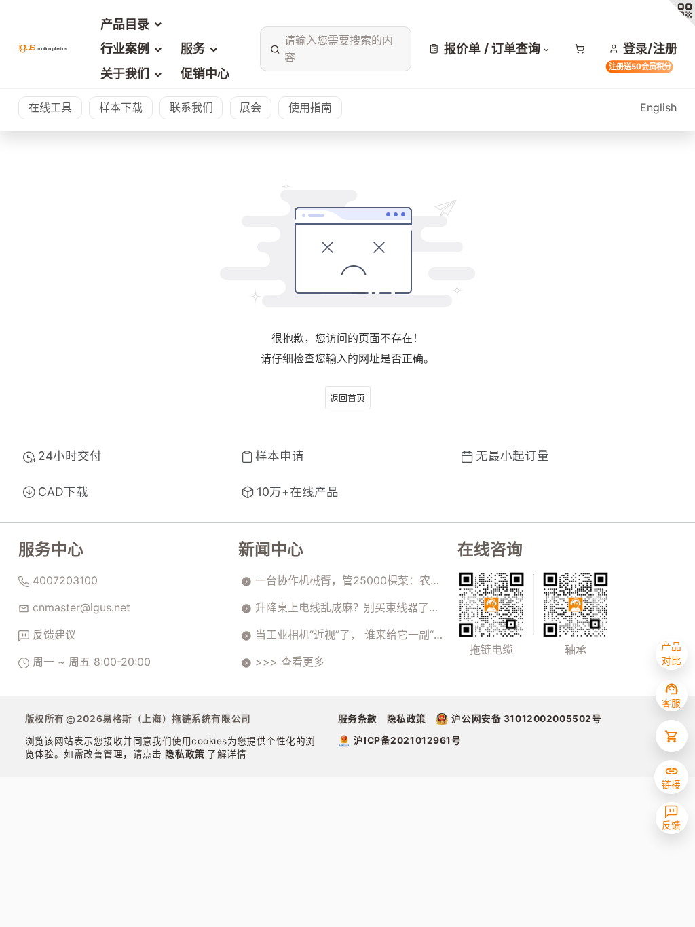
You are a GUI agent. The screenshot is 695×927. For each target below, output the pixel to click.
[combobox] (333, 49)
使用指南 (310, 107)
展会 (250, 107)
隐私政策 (186, 754)
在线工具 (50, 107)
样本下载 (121, 107)
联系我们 (191, 107)
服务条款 (357, 718)
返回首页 (347, 397)
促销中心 (205, 73)
